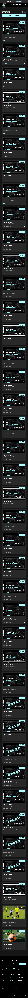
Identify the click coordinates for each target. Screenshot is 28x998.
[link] (4, 4)
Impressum (12, 983)
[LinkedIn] (18, 969)
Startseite (4, 974)
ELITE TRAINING (14, 15)
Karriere (3, 983)
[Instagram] (6, 969)
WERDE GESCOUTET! (18, 1)
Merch (11, 977)
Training (11, 980)
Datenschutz (20, 977)
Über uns (12, 974)
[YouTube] (14, 969)
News (3, 980)
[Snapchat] (10, 969)
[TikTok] (3, 969)
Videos (19, 974)
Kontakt (19, 983)
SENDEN (23, 964)
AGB (3, 977)
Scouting (20, 980)
